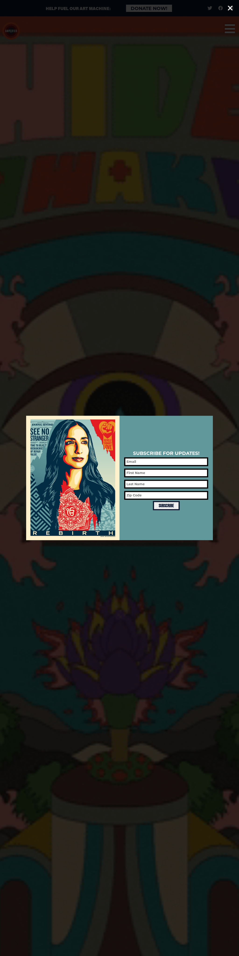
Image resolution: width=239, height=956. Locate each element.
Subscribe (166, 505)
